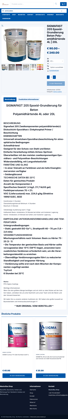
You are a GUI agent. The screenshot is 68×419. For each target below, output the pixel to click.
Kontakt (30, 14)
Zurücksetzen (54, 70)
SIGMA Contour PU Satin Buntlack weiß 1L (15, 355)
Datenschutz (40, 14)
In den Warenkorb (56, 83)
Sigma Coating (57, 91)
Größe (48, 61)
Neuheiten (21, 14)
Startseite (6, 14)
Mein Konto (60, 14)
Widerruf (50, 14)
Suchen (56, 4)
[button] (22, 25)
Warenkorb (6, 18)
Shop (14, 14)
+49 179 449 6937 (54, 393)
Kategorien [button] (9, 11)
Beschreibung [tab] (10, 99)
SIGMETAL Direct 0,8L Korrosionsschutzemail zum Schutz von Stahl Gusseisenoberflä (50, 357)
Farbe (48, 68)
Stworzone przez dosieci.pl (38, 416)
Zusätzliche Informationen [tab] (29, 99)
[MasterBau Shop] (5, 4)
